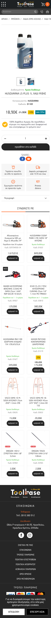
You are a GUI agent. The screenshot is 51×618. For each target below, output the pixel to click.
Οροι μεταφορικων (26, 579)
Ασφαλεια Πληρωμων (25, 569)
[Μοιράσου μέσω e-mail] (28, 159)
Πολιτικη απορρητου (25, 564)
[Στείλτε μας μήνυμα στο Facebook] (21, 535)
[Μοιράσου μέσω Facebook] (22, 159)
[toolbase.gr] (25, 4)
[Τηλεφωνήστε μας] (42, 12)
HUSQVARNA (33, 101)
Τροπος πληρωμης (25, 555)
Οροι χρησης (25, 574)
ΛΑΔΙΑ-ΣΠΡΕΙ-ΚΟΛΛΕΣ (32, 19)
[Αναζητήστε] (35, 12)
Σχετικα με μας (25, 545)
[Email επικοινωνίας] (47, 12)
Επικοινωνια (25, 550)
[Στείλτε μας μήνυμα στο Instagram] (30, 535)
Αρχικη (4, 19)
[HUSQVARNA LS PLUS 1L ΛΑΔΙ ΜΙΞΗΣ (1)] (25, 52)
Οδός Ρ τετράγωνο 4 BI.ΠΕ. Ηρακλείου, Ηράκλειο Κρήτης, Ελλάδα (25, 526)
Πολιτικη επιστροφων (25, 559)
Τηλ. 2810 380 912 (25, 515)
